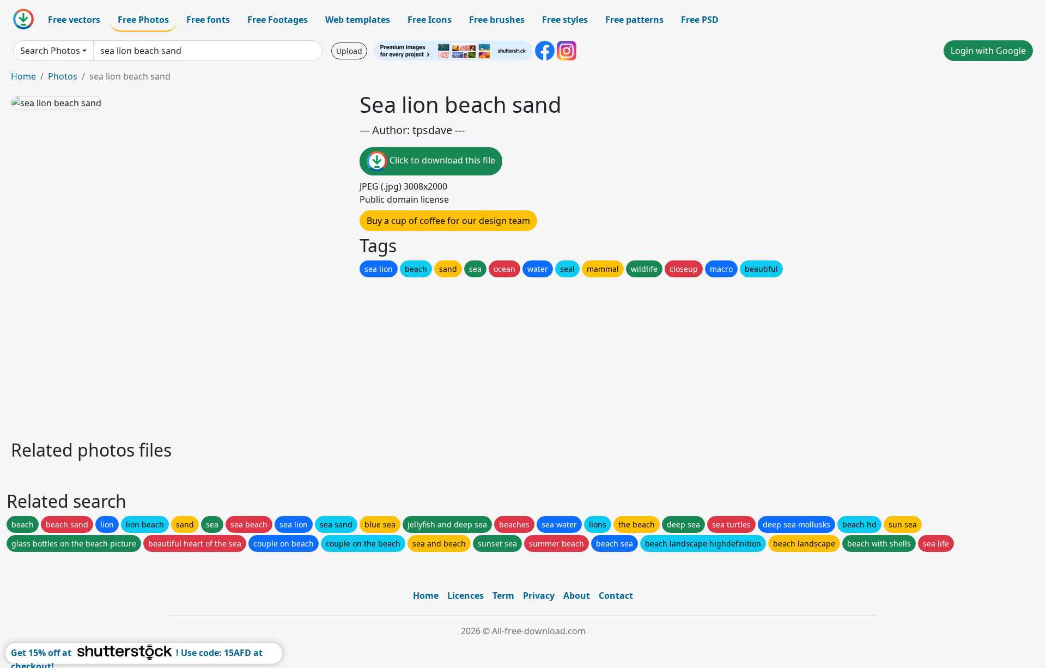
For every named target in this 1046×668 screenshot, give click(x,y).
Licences (465, 596)
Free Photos (143, 20)
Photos (62, 76)
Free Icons (430, 20)
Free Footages (277, 20)
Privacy (539, 596)
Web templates (357, 20)
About (576, 596)
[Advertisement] (337, 356)
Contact (616, 596)
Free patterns (634, 20)
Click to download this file (441, 160)
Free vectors (74, 20)
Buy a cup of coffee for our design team (448, 221)
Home (23, 76)
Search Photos (50, 51)
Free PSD (700, 20)
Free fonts (208, 20)
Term (503, 596)
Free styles (565, 20)
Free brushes (497, 20)
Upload (349, 51)
